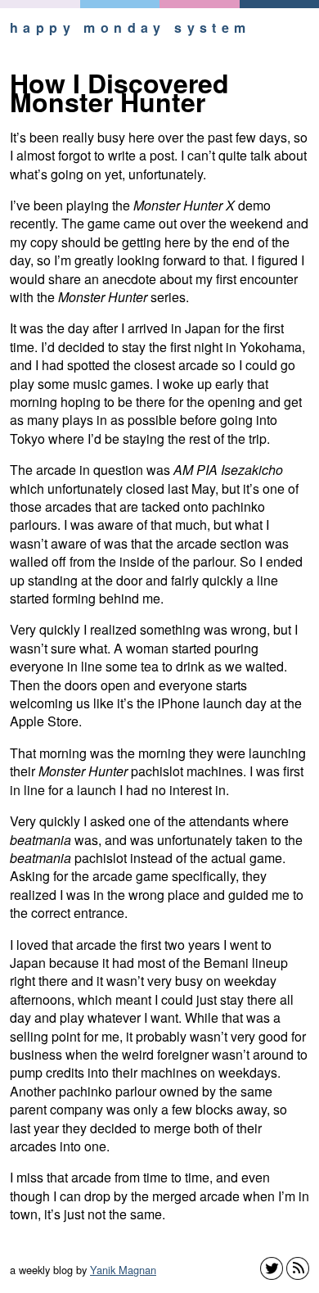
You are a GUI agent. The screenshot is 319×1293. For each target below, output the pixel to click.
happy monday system (130, 27)
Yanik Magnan (123, 1269)
